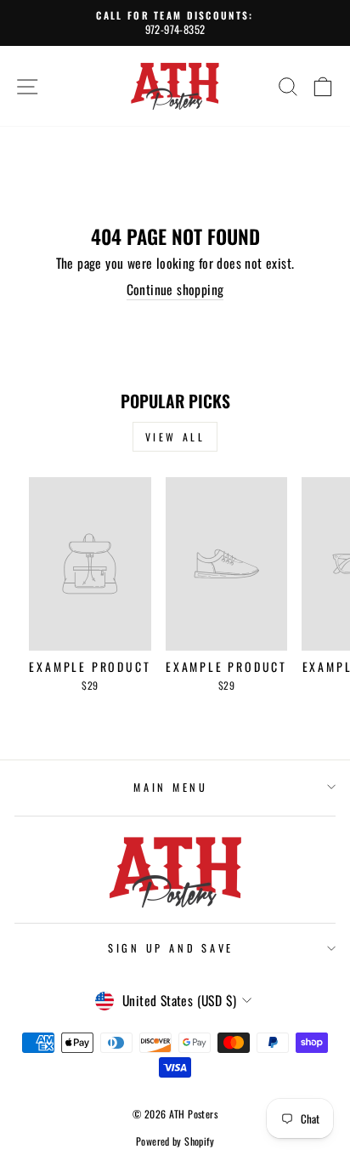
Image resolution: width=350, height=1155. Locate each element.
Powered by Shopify (175, 1141)
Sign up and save (171, 948)
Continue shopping (175, 290)
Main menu (170, 787)
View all (175, 437)
